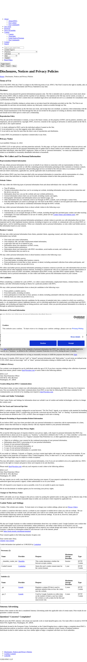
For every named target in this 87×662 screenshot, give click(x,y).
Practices (7, 28)
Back (2, 66)
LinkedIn (7, 656)
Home (2, 76)
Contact (6, 42)
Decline (43, 343)
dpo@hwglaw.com (28, 370)
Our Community (14, 25)
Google (20, 587)
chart (5, 349)
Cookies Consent (10, 654)
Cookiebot (37, 544)
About (6, 19)
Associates (12, 36)
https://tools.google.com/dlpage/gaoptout (17, 531)
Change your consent (7, 541)
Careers (6, 32)
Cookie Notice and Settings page (64, 214)
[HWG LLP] (16, 15)
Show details (75, 337)
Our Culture (12, 23)
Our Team (7, 27)
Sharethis (21, 561)
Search (6, 44)
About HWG (12, 21)
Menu (14, 66)
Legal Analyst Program (16, 38)
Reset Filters (8, 60)
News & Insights (9, 30)
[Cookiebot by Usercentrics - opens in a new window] (75, 317)
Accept (71, 343)
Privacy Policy (77, 328)
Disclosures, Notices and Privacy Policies (18, 652)
